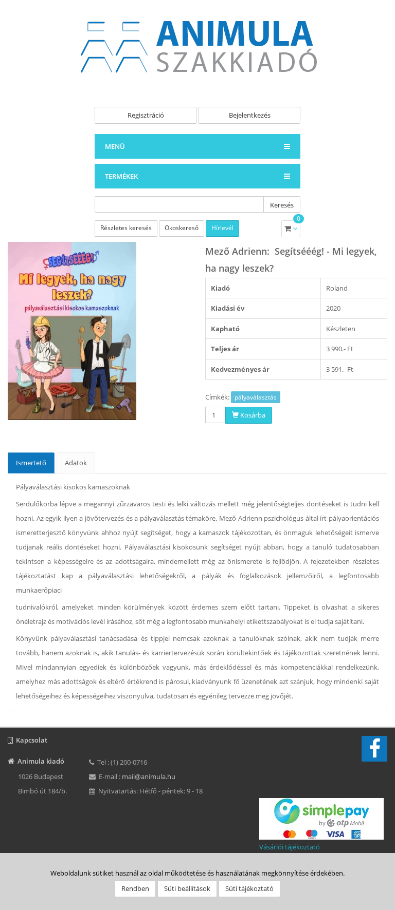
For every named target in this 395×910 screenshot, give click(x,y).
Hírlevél (222, 227)
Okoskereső (182, 227)
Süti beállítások (187, 888)
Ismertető (31, 462)
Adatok (76, 462)
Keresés (282, 205)
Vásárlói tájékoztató (289, 846)
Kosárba (252, 415)
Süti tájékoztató (249, 888)
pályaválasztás (256, 397)
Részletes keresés (126, 227)
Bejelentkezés (250, 115)
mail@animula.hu (148, 776)
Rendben (135, 888)
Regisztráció (146, 115)
